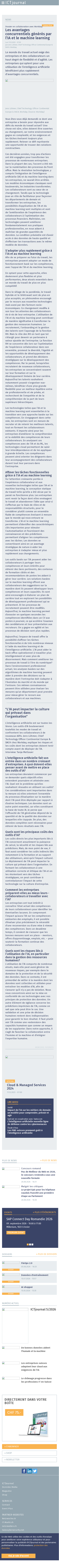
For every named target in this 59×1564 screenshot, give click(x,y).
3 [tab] (32, 1244)
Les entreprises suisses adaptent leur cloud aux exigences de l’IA (34, 1366)
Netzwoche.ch (9, 1519)
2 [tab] (30, 1244)
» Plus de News (48, 1160)
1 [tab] (28, 1244)
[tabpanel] (30, 1226)
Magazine (6, 1491)
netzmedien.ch (9, 1526)
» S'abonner (11, 1446)
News (8, 20)
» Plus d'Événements (44, 1212)
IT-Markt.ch (7, 1522)
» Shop (8, 1453)
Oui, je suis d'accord (18, 1556)
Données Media (9, 1487)
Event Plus (7, 1509)
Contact (6, 1505)
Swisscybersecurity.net (13, 1530)
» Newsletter (11, 1460)
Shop (4, 1495)
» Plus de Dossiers (46, 1254)
